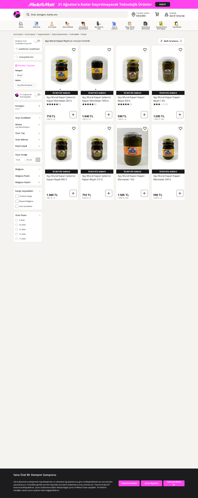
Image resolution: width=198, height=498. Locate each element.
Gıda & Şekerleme (60, 34)
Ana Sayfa (18, 34)
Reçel (84, 34)
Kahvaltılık (74, 34)
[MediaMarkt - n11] (99, 4)
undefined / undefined (29, 49)
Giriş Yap (180, 15)
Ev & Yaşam (30, 34)
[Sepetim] (157, 14)
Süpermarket (43, 34)
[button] (60, 89)
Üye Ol (172, 15)
